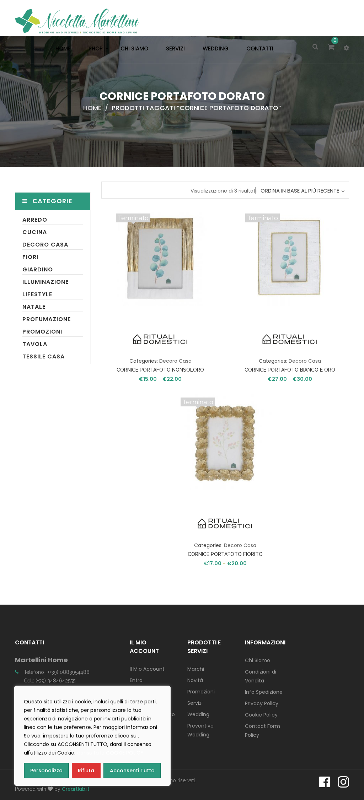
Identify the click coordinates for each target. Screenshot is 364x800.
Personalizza (46, 770)
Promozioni (42, 332)
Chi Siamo (257, 660)
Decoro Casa (45, 244)
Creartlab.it (76, 789)
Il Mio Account (147, 668)
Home (92, 107)
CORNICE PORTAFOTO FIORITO (225, 554)
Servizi (195, 703)
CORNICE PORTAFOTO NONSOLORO (160, 370)
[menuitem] (61, 49)
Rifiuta (86, 770)
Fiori (30, 257)
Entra (136, 680)
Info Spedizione (264, 692)
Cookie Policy (261, 714)
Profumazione (46, 319)
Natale (34, 307)
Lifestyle (37, 294)
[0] (332, 47)
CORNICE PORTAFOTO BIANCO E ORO (290, 370)
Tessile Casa (43, 356)
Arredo (34, 220)
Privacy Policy (261, 703)
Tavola (34, 344)
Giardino (37, 269)
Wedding (198, 714)
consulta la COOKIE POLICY (110, 752)
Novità (195, 680)
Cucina (34, 232)
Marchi (195, 668)
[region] (92, 736)
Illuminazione (45, 282)
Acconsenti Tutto (132, 770)
